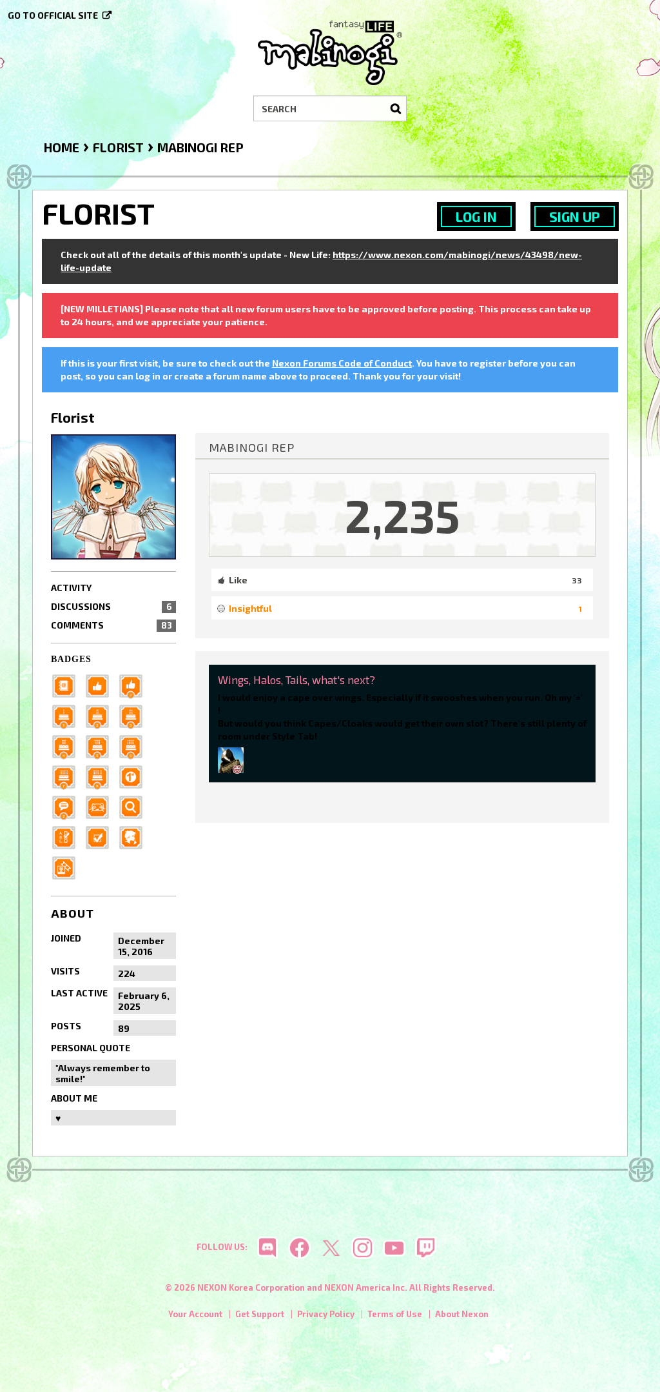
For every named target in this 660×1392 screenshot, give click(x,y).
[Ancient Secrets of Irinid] (101, 745)
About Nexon (462, 1314)
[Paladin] (101, 715)
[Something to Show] (67, 867)
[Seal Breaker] (134, 776)
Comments (111, 625)
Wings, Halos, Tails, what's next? (296, 679)
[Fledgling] (134, 685)
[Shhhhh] (134, 836)
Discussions (111, 606)
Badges (71, 659)
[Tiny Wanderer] (67, 806)
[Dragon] (134, 745)
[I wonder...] (134, 806)
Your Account (195, 1314)
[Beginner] (101, 685)
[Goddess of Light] (101, 776)
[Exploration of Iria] (67, 745)
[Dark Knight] (134, 715)
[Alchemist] (67, 776)
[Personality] (101, 806)
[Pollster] (67, 836)
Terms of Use (394, 1314)
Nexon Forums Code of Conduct (342, 363)
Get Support (259, 1314)
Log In (476, 216)
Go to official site (53, 15)
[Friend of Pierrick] (67, 685)
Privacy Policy (325, 1314)
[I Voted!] (101, 836)
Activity (71, 587)
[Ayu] (231, 758)
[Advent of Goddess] (67, 715)
